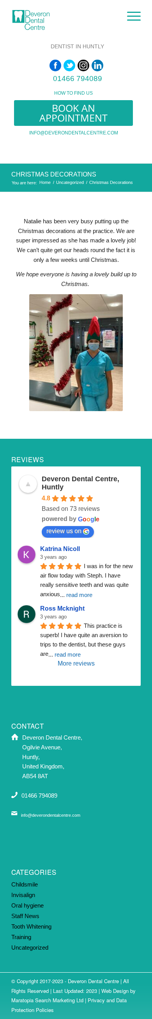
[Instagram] (83, 65)
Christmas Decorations (53, 174)
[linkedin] (97, 65)
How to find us (73, 93)
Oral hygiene (27, 905)
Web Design (115, 990)
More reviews (76, 663)
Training (21, 937)
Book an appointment (73, 112)
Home (45, 182)
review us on (63, 531)
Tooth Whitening (31, 926)
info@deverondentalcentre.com (73, 133)
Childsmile (24, 884)
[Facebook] (55, 65)
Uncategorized (70, 182)
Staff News (25, 916)
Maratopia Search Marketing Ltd (47, 1000)
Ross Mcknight (62, 608)
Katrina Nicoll (60, 549)
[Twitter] (69, 65)
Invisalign (23, 895)
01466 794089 (77, 78)
